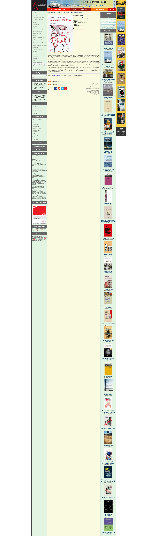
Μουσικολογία (36, 54)
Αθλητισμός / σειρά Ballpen (38, 17)
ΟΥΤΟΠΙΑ (35, 112)
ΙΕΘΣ (34, 133)
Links (39, 142)
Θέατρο (34, 35)
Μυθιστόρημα (35, 56)
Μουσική (34, 53)
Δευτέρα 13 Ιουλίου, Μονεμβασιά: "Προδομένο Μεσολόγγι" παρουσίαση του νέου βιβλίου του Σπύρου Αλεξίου (39, 192)
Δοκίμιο (34, 28)
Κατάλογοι (39, 150)
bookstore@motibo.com (94, 94)
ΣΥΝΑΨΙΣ (35, 113)
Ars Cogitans (35, 12)
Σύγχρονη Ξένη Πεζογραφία (39, 65)
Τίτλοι (39, 92)
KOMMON (35, 121)
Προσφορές (108, 13)
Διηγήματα (35, 26)
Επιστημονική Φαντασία (38, 29)
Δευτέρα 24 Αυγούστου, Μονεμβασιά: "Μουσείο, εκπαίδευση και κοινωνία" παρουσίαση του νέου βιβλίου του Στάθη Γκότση (39, 169)
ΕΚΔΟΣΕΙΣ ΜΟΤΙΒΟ (99, 9)
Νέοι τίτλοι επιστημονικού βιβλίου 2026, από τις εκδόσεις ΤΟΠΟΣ (38, 187)
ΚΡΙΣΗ (34, 108)
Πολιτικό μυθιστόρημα (37, 62)
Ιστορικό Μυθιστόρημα (37, 39)
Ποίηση (34, 60)
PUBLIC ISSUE (36, 124)
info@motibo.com (96, 88)
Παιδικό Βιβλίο (36, 58)
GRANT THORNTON (37, 119)
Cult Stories (35, 15)
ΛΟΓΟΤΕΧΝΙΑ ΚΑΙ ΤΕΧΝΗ (58, 9)
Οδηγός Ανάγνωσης (39, 146)
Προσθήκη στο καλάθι (80, 29)
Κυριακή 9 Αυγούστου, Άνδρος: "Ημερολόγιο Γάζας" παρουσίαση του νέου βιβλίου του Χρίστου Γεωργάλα (39, 157)
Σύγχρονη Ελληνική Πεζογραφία (40, 64)
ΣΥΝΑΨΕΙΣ (35, 139)
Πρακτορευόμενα (39, 116)
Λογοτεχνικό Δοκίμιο (37, 49)
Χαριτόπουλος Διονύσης (80, 18)
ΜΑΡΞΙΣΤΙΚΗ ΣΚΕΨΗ (37, 110)
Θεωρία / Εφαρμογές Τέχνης (39, 37)
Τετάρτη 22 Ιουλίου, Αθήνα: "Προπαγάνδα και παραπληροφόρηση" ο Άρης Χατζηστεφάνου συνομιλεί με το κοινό (39, 175)
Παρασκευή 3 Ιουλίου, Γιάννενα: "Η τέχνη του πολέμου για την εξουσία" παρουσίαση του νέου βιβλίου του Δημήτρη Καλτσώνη (39, 197)
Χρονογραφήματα (36, 69)
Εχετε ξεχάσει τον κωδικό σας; (109, 27)
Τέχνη (34, 67)
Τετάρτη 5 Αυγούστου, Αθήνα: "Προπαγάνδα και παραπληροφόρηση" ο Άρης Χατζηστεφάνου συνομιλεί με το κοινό (39, 163)
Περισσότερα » (43, 200)
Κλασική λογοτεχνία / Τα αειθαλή (40, 45)
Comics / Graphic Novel (38, 14)
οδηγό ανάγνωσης (57, 75)
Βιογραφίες (35, 22)
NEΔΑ (34, 122)
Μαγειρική (35, 51)
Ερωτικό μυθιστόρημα (37, 31)
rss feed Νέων (55, 81)
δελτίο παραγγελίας (40, 229)
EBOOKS (112, 9)
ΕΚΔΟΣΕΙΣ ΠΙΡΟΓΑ (37, 128)
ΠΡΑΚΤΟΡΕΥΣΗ (36, 138)
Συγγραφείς (39, 80)
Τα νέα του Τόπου (39, 153)
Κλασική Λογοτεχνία (37, 40)
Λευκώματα (35, 47)
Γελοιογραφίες (36, 24)
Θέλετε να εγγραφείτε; (111, 28)
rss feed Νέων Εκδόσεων (58, 84)
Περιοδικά (39, 104)
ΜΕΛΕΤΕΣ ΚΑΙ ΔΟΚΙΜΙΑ (80, 9)
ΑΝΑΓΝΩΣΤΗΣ (36, 126)
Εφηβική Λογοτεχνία (37, 33)
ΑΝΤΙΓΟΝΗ (35, 106)
